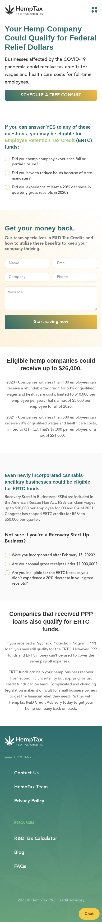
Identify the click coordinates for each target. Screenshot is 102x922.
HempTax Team (31, 787)
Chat (89, 914)
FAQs (20, 866)
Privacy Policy (29, 801)
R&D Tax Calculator (35, 838)
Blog (19, 852)
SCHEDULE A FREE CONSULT (51, 95)
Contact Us (26, 773)
